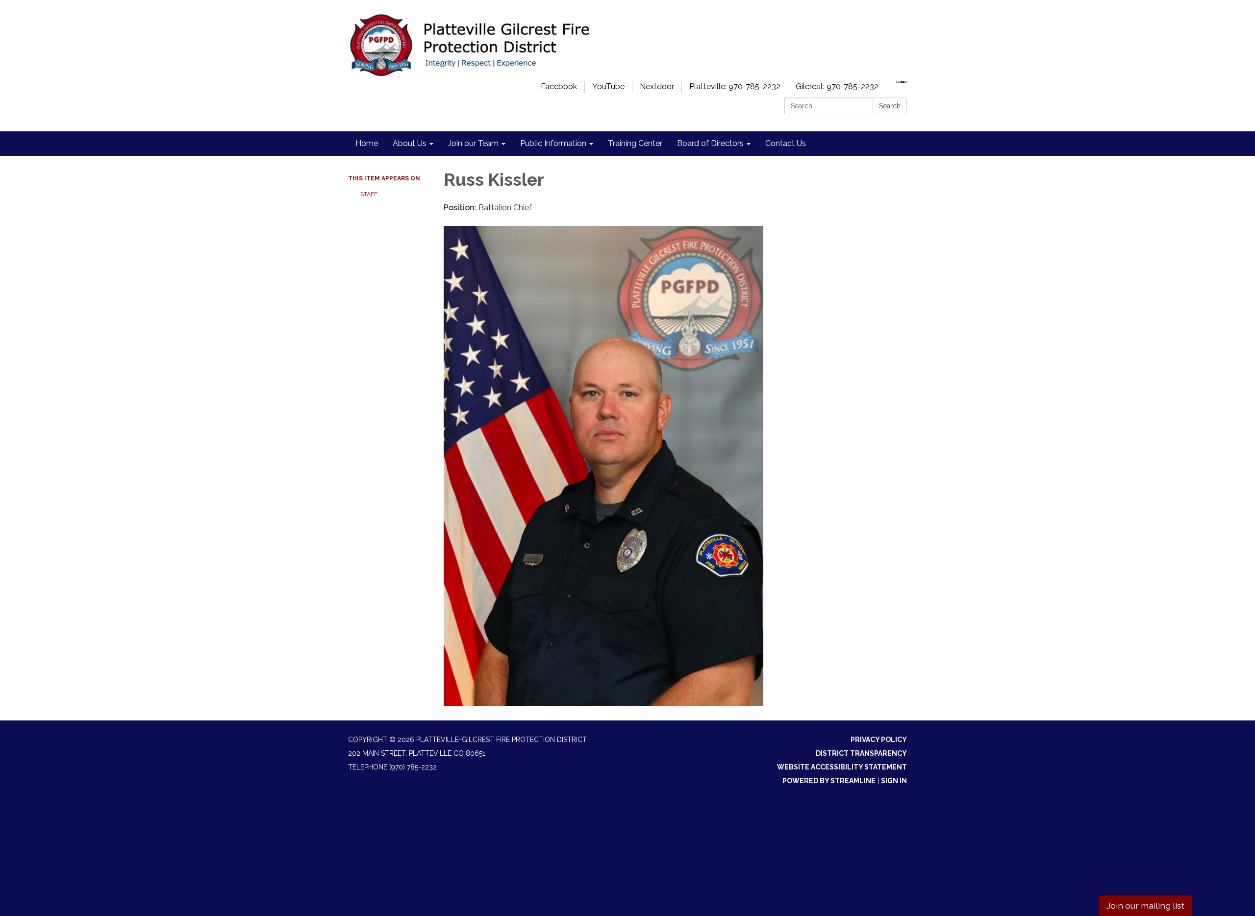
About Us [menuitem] (410, 143)
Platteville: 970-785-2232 (734, 86)
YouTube (608, 86)
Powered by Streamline (829, 781)
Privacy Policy (879, 739)
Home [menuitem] (366, 143)
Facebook (559, 86)
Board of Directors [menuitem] (710, 143)
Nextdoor (657, 86)
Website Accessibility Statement (842, 767)
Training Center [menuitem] (635, 143)
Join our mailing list (1145, 905)
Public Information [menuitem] (553, 143)
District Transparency (861, 753)
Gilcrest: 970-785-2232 (837, 86)
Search (890, 106)
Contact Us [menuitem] (785, 143)
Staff (368, 194)
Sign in (894, 781)
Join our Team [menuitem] (473, 143)
